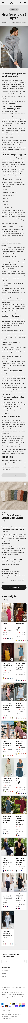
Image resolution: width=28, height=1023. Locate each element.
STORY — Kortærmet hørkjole (6, 626)
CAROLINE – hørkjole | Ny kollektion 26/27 (7, 933)
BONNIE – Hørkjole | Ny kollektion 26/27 (7, 860)
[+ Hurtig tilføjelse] (11, 619)
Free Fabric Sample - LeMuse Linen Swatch (12, 516)
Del (15, 475)
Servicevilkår (4, 1016)
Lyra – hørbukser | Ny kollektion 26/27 (7, 896)
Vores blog (4, 970)
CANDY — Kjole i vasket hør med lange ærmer (7, 781)
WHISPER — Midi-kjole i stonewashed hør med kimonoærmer (20, 820)
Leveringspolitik (14, 1016)
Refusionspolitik (5, 1012)
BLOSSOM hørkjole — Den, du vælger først (20, 705)
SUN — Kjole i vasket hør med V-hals (7, 666)
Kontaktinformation (6, 1018)
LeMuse (3, 512)
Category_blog (14, 9)
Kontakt (3, 973)
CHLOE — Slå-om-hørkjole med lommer (19, 743)
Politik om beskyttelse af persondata (11, 1014)
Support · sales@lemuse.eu (6, 978)
